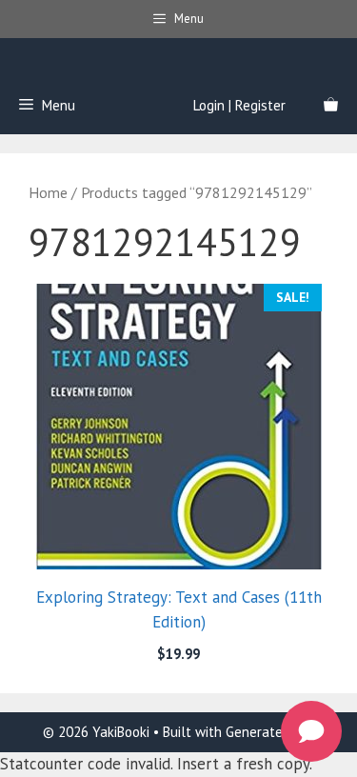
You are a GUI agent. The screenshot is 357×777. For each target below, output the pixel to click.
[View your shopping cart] (331, 105)
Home (48, 192)
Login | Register (239, 105)
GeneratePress (270, 732)
